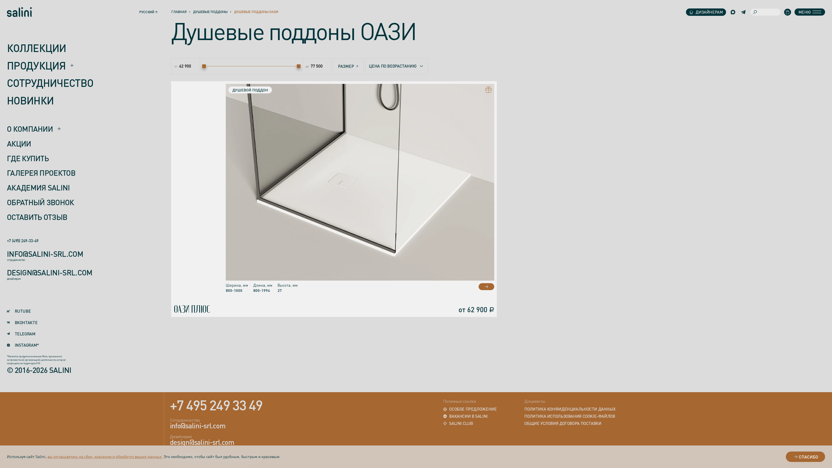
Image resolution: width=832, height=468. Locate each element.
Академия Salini (38, 188)
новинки (30, 100)
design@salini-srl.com (50, 273)
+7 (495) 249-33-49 (23, 241)
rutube (23, 311)
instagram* (27, 345)
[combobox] (396, 66)
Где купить (28, 158)
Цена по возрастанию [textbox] (392, 65)
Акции (19, 144)
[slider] (204, 66)
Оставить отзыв (37, 217)
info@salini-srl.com (45, 254)
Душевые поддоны (210, 11)
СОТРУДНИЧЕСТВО (50, 83)
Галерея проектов (41, 173)
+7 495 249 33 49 (216, 404)
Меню (804, 12)
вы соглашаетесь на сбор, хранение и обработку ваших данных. (105, 456)
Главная (179, 11)
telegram (25, 334)
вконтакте (26, 322)
